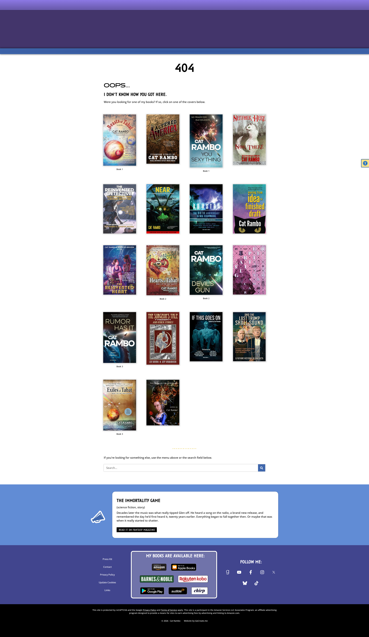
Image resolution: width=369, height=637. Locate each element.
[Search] (261, 467)
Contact (107, 566)
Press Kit (107, 559)
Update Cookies (107, 582)
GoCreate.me (201, 620)
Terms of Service (169, 610)
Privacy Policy (107, 574)
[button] (365, 163)
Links (107, 590)
